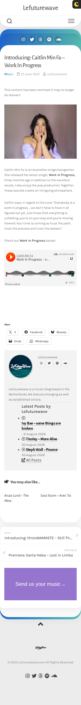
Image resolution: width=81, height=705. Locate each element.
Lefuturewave (40, 7)
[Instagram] (23, 39)
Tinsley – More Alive (41, 439)
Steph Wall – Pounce (41, 450)
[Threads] (40, 39)
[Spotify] (49, 39)
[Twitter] (32, 39)
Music (9, 74)
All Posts (33, 460)
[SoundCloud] (57, 39)
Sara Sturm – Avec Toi (56, 495)
